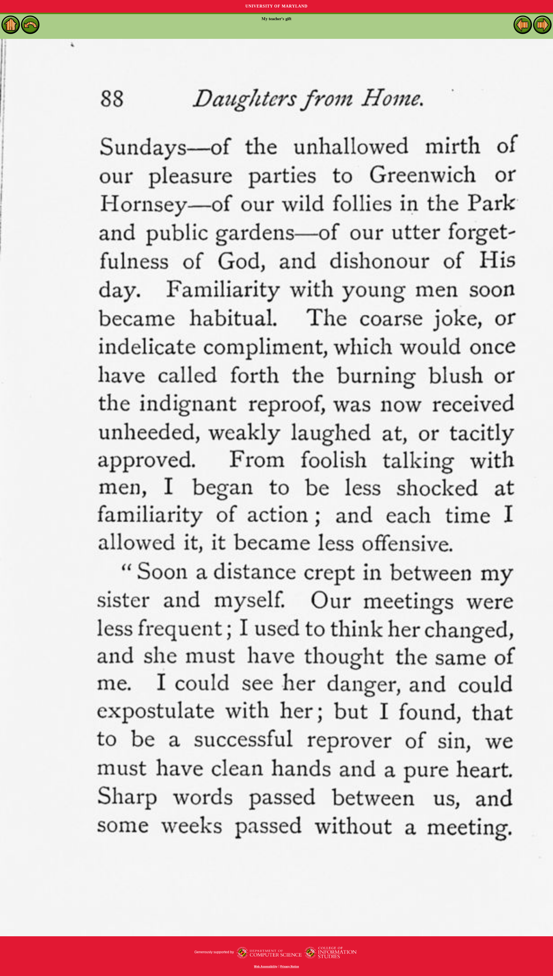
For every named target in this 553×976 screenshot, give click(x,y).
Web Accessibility (265, 966)
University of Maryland (276, 6)
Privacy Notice (289, 966)
